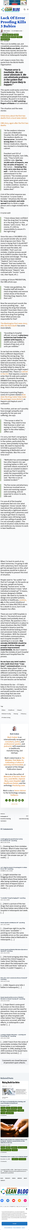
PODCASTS (7, 1178)
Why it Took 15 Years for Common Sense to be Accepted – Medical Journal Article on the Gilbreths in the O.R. (14, 1141)
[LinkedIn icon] (9, 800)
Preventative (22, 1159)
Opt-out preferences (8, 1227)
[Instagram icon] (19, 800)
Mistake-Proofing (5, 37)
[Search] (24, 9)
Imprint (23, 1227)
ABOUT (25, 1178)
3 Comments (4, 1152)
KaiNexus (14, 795)
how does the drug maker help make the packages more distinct (13, 397)
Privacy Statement (17, 1227)
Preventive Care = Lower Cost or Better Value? (14, 1156)
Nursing (13, 37)
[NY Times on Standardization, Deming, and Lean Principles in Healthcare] (14, 1090)
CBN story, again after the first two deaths (14, 124)
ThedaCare (20, 1110)
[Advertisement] (14, 545)
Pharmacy (19, 37)
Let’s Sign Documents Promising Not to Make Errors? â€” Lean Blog (14, 868)
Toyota (3, 1113)
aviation (22, 600)
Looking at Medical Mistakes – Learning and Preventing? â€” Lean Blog (13, 1035)
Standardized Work (11, 1110)
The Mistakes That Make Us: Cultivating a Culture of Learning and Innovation (14, 761)
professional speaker (12, 744)
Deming (3, 1108)
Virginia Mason (9, 1113)
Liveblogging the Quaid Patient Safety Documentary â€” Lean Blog (12, 839)
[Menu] (27, 9)
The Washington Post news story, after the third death (14, 324)
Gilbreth (8, 1147)
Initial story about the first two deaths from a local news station (14, 116)
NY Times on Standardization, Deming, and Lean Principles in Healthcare (13, 1102)
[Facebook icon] (6, 800)
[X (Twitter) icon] (16, 800)
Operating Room (22, 1147)
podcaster (8, 746)
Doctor (8, 1108)
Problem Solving (5, 39)
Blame (4, 34)
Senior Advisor (20, 790)
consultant (9, 741)
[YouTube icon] (22, 800)
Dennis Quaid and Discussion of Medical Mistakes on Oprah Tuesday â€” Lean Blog (13, 998)
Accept (14, 1223)
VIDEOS (13, 1178)
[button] (26, 1209)
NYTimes (3, 1110)
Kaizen (19, 1108)
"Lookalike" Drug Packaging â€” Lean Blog (13, 898)
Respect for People (6, 1150)
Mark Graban (12, 737)
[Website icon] (13, 800)
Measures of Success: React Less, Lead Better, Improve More (14, 778)
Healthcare (10, 34)
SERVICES (19, 1178)
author (17, 741)
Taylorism (14, 1150)
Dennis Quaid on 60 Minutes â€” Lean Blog (13, 923)
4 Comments (4, 1115)
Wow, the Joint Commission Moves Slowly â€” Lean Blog (14, 978)
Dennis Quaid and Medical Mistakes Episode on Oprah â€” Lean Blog (14, 950)
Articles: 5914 (15, 804)
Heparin (16, 34)
